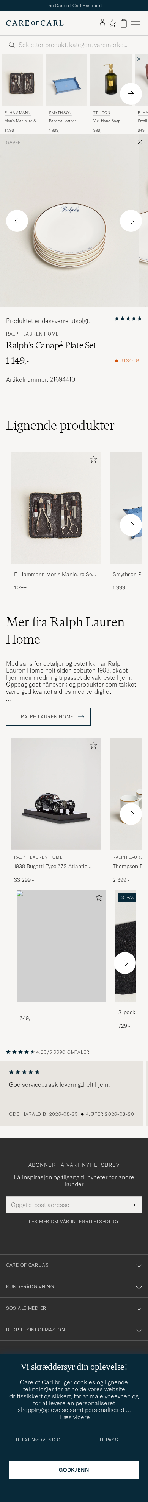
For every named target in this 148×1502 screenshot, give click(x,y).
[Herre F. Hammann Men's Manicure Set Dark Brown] (22, 80)
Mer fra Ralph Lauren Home (65, 630)
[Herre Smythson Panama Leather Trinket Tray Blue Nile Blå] (66, 80)
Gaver (13, 142)
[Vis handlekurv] (123, 23)
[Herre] (61, 946)
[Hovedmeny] (136, 23)
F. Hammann (18, 112)
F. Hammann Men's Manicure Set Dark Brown (54, 574)
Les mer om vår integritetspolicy (74, 1221)
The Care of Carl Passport (74, 5)
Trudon (101, 112)
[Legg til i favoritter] (91, 461)
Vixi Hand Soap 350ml (106, 121)
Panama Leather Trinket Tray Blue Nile (63, 121)
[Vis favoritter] (112, 23)
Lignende (60, 425)
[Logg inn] (102, 23)
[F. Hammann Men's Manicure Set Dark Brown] (56, 568)
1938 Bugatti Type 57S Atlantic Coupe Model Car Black (50, 866)
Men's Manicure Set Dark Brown (22, 121)
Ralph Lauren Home (32, 334)
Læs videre (75, 1416)
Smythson (60, 112)
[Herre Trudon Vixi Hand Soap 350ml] (111, 80)
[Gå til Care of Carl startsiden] (35, 23)
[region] (74, 1093)
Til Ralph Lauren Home (44, 716)
